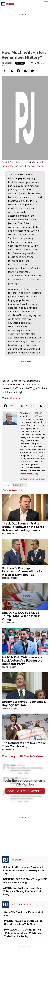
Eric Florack (8, 750)
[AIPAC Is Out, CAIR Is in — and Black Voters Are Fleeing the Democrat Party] (25, 641)
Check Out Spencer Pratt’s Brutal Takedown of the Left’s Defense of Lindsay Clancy (23, 527)
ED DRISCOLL (19, 485)
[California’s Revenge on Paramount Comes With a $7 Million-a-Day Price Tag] (25, 552)
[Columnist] (11, 418)
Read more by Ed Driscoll (34, 479)
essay (39, 193)
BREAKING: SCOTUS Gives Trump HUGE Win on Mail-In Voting (21, 616)
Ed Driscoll (8, 63)
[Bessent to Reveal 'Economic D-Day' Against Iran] (25, 685)
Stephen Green (9, 578)
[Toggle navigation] (46, 3)
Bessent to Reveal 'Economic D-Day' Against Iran (24, 703)
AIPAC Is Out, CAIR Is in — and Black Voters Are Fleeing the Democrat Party (22, 660)
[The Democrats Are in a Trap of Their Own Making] (25, 726)
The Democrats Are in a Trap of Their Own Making (24, 744)
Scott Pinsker (9, 667)
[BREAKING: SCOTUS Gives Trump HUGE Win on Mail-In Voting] (25, 596)
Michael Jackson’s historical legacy (24, 165)
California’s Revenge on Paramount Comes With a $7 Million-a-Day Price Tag (22, 571)
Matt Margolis (9, 533)
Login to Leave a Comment (25, 791)
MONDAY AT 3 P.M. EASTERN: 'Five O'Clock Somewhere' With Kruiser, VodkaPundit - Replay (23, 933)
